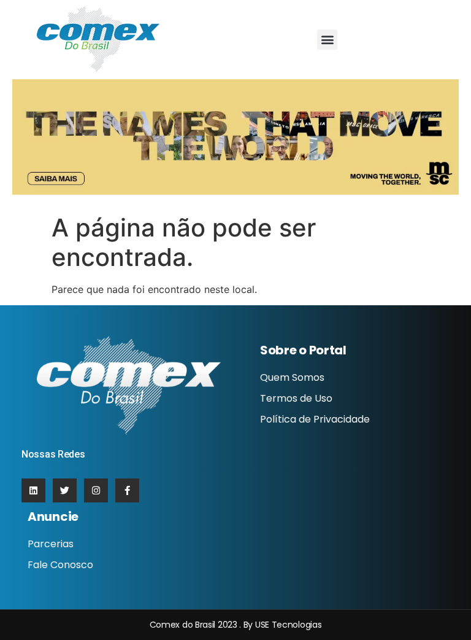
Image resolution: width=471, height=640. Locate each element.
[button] (327, 39)
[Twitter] (65, 490)
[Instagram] (96, 490)
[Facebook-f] (127, 490)
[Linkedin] (33, 490)
